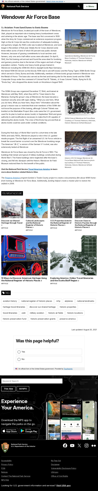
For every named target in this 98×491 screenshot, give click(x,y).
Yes (23, 351)
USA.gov (54, 472)
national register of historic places (36, 301)
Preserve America (12, 178)
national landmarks (85, 301)
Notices (4, 472)
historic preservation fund (14, 319)
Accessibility (6, 461)
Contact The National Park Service (15, 476)
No (23, 359)
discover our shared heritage (42, 307)
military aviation (37, 313)
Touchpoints (68, 368)
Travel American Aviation (39, 169)
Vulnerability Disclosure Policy (63, 468)
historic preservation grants (43, 319)
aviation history (10, 301)
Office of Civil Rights (59, 476)
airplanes (69, 301)
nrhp (58, 301)
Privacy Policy (7, 464)
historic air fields (55, 313)
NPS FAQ (5, 480)
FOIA (3, 468)
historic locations (75, 313)
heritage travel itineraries (14, 307)
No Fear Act (56, 461)
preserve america (68, 319)
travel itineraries (10, 313)
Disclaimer (55, 464)
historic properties (68, 307)
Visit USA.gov (63, 485)
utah (24, 313)
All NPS (23, 388)
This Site (8, 388)
